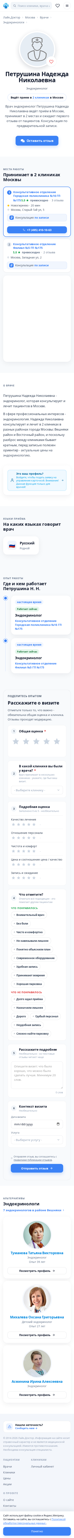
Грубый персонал (45, 1016)
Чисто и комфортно (28, 932)
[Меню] (67, 5)
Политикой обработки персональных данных (34, 1521)
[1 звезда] (16, 741)
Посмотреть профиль (35, 1271)
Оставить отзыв (40, 141)
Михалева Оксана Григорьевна (37, 1317)
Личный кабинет (42, 1466)
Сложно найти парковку (31, 1033)
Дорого (20, 1016)
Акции (7, 1484)
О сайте (8, 1500)
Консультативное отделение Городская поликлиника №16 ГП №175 (36, 196)
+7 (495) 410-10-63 (39, 230)
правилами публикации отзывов (33, 1160)
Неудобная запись (27, 1025)
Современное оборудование (34, 958)
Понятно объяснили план (32, 949)
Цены (7, 1478)
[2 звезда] (26, 741)
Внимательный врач (29, 915)
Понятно (37, 1531)
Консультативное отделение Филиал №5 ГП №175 (34, 246)
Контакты (9, 1506)
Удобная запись (26, 966)
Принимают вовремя (29, 975)
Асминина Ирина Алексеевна (37, 1381)
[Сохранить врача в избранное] (51, 61)
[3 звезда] (36, 741)
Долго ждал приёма (28, 999)
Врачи (7, 1466)
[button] (37, 212)
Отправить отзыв (34, 1168)
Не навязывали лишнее (31, 941)
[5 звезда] (57, 741)
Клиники (9, 1472)
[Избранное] (57, 5)
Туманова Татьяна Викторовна (37, 1253)
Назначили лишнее (28, 1008)
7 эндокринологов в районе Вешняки (32, 1210)
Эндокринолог (37, 88)
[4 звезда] (46, 741)
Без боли (21, 923)
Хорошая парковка (28, 984)
